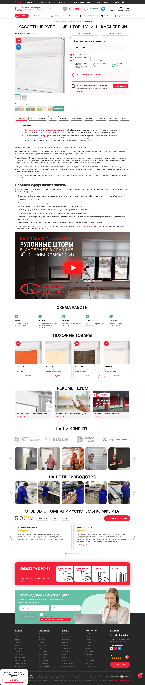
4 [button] (70, 553)
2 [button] (67, 553)
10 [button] (79, 553)
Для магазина (43, 663)
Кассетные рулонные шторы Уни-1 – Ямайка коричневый (86, 370)
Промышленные (68, 666)
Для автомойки (67, 663)
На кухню (18, 643)
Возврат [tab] (113, 118)
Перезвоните (93, 9)
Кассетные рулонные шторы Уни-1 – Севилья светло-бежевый (57, 370)
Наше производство (93, 666)
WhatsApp (65, 518)
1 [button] (65, 553)
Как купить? (90, 660)
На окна (41, 634)
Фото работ (45, 2)
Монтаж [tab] (64, 118)
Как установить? (116, 33)
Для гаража (43, 651)
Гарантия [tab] (101, 118)
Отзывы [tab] (124, 118)
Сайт (54, 518)
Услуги (97, 2)
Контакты (106, 2)
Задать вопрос (120, 665)
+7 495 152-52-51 (119, 634)
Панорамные (66, 660)
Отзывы (81, 2)
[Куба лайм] (39, 108)
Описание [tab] (21, 118)
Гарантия (89, 654)
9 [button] (78, 553)
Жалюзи (18, 630)
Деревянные (19, 654)
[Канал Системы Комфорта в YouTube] (115, 649)
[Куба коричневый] (33, 108)
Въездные (65, 646)
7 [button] (74, 553)
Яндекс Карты (42, 518)
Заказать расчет (57, 2)
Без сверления (20, 660)
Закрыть (14, 680)
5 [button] (71, 553)
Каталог (22, 16)
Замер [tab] (52, 118)
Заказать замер (77, 8)
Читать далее (82, 545)
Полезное (89, 657)
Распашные (66, 651)
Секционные (66, 657)
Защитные (42, 649)
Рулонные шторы (40, 16)
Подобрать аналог (121, 86)
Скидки (89, 2)
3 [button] (68, 553)
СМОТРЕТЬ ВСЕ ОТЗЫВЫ (117, 518)
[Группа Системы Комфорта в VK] (111, 649)
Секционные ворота (123, 16)
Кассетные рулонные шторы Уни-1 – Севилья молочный (115, 370)
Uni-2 (23, 178)
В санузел (42, 643)
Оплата (88, 642)
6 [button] (73, 553)
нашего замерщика (90, 226)
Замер (88, 637)
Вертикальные (20, 657)
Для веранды (43, 660)
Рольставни (44, 630)
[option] (40, 65)
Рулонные (18, 646)
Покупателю (71, 2)
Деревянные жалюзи (58, 16)
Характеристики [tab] (37, 118)
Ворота (65, 630)
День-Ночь (107, 16)
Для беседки (43, 657)
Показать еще (58, 109)
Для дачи (42, 637)
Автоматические (20, 666)
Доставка (89, 651)
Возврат (89, 648)
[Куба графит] (17, 108)
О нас (88, 634)
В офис (17, 640)
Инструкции (90, 663)
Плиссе (32, 178)
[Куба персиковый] (44, 108)
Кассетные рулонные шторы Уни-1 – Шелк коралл (27, 370)
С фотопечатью (44, 666)
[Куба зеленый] (28, 108)
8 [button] (76, 553)
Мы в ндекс (28, 519)
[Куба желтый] (22, 108)
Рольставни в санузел (90, 16)
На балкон (42, 646)
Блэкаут (74, 16)
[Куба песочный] (50, 108)
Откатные (65, 640)
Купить (28, 376)
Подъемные (66, 654)
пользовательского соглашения (120, 680)
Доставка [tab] (76, 118)
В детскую (18, 649)
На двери (42, 640)
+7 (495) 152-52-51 (42, 228)
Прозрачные (43, 654)
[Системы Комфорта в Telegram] (120, 649)
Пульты (64, 634)
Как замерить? (86, 33)
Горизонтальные (20, 663)
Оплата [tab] (89, 118)
